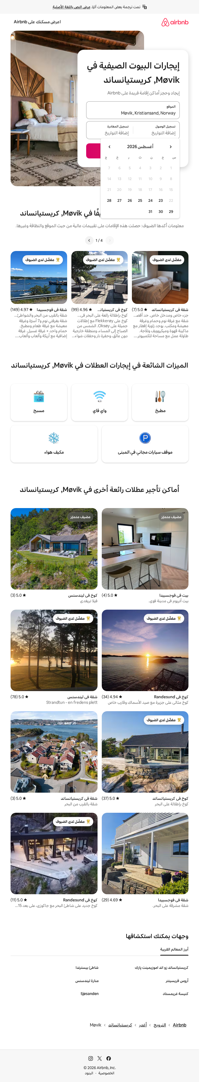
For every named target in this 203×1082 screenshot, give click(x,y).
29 (171, 211)
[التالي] (89, 240)
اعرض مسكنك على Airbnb (37, 22)
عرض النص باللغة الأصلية (71, 6)
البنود (89, 1073)
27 (119, 200)
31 (150, 211)
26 (130, 200)
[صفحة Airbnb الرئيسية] (175, 22)
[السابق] (109, 240)
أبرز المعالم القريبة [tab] (174, 949)
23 (161, 200)
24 (150, 200)
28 (109, 200)
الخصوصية (106, 1073)
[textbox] (156, 133)
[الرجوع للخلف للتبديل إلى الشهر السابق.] (170, 146)
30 (161, 211)
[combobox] (133, 113)
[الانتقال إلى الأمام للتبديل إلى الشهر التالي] (109, 146)
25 (140, 200)
